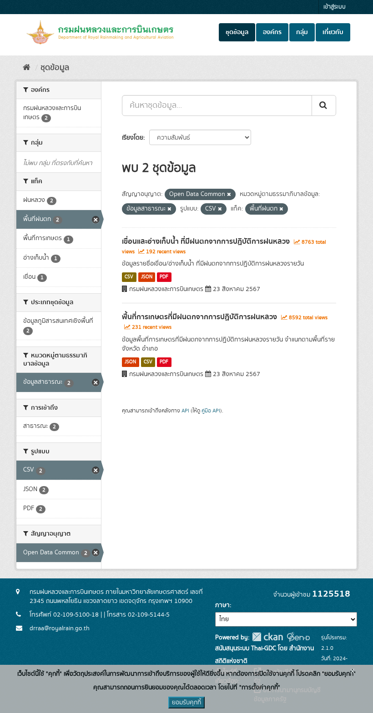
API (185, 411)
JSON (146, 277)
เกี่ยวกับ (333, 32)
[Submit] (324, 105)
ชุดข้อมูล (237, 32)
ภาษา (222, 605)
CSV (129, 277)
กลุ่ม (302, 32)
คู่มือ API (211, 411)
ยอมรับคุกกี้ (186, 702)
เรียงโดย (132, 137)
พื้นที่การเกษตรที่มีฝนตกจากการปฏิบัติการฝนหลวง (199, 317)
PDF (164, 277)
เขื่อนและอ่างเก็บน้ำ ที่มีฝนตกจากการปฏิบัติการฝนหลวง (206, 241)
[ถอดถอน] (229, 194)
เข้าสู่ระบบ (334, 7)
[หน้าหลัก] (26, 68)
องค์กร (272, 32)
